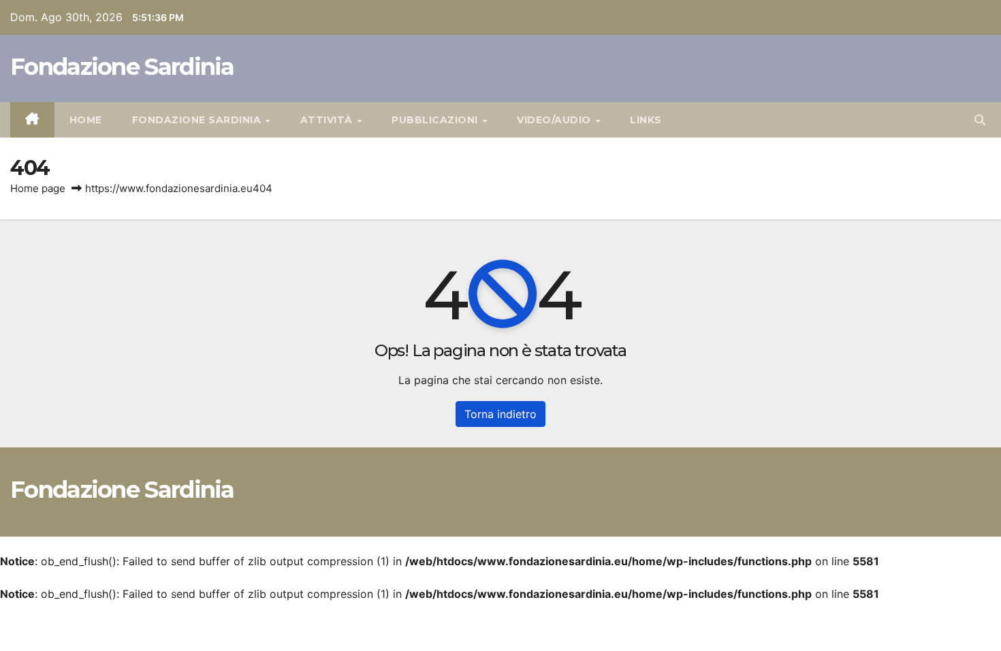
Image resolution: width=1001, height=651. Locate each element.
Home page (37, 188)
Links (646, 120)
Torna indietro (500, 414)
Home (85, 120)
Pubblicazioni (436, 120)
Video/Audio (555, 120)
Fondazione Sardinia (122, 66)
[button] (979, 120)
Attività (328, 120)
